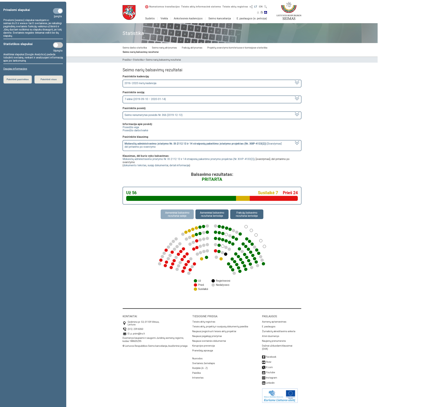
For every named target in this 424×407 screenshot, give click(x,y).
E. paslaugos (268, 326)
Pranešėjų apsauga (202, 350)
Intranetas (198, 377)
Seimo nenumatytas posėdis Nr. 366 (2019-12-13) (154, 115)
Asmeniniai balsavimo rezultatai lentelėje (212, 214)
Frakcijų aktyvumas (192, 47)
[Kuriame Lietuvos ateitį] (280, 402)
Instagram (271, 377)
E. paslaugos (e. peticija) (252, 18)
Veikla (164, 18)
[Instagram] (263, 377)
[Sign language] (261, 12)
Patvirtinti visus (49, 79)
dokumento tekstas (134, 165)
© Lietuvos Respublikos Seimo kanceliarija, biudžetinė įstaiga (155, 346)
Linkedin (270, 383)
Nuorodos (197, 358)
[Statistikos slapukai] (58, 45)
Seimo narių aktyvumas (164, 47)
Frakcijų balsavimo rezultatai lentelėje (247, 214)
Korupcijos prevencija (203, 345)
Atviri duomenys (270, 336)
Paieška (196, 373)
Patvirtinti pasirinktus (18, 79)
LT (255, 6)
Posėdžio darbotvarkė (135, 130)
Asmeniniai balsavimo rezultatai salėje (177, 214)
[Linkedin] (263, 383)
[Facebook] (263, 357)
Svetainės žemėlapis (203, 363)
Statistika (138, 59)
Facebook (271, 357)
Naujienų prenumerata (274, 341)
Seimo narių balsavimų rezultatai (141, 52)
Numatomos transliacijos (164, 6)
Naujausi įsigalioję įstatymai (207, 336)
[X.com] (263, 367)
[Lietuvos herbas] (129, 12)
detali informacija (179, 165)
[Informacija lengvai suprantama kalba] (265, 12)
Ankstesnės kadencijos (188, 18)
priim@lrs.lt (139, 333)
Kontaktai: (130, 316)
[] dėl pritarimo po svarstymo (203, 145)
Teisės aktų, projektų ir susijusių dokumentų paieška (220, 326)
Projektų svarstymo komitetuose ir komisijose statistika (237, 47)
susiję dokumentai (158, 165)
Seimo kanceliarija (219, 18)
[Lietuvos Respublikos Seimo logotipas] (288, 11)
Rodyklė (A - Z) (200, 368)
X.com (269, 367)
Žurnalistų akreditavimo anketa (278, 331)
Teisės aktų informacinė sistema (201, 6)
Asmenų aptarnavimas (274, 321)
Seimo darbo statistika (135, 47)
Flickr (268, 362)
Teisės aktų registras (235, 6)
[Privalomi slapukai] (58, 11)
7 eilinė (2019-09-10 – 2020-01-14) (145, 99)
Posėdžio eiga (131, 127)
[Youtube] (263, 372)
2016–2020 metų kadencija (140, 83)
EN (261, 6)
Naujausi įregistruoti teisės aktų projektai (214, 331)
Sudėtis (150, 18)
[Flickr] (263, 362)
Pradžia (127, 59)
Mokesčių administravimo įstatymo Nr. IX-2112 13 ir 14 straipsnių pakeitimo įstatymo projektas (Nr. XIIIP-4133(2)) (189, 159)
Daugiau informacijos (15, 68)
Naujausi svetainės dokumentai (209, 341)
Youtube (270, 372)
